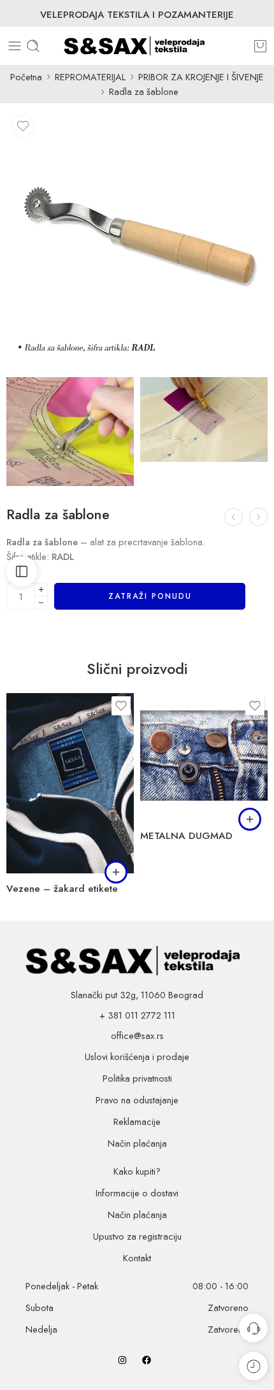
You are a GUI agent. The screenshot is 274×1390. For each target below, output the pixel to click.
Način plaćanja (137, 1143)
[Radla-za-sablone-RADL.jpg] (137, 240)
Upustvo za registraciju (137, 1236)
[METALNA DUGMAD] (204, 756)
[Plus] (41, 589)
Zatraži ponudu (150, 596)
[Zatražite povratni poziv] (253, 1328)
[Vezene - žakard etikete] (70, 783)
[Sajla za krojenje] (258, 517)
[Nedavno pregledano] (253, 1366)
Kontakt (137, 1258)
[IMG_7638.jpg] (204, 419)
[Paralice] (233, 517)
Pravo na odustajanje (137, 1100)
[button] (116, 872)
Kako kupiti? (137, 1171)
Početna (26, 76)
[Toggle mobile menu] (14, 46)
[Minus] (41, 603)
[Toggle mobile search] (33, 46)
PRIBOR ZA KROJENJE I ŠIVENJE (201, 76)
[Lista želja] (23, 126)
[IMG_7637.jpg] (70, 431)
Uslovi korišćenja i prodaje (137, 1056)
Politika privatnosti (137, 1078)
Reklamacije (137, 1121)
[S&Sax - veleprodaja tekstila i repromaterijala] (137, 45)
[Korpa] (260, 46)
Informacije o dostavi (137, 1193)
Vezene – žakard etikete (62, 889)
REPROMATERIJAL (90, 76)
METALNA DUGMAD (186, 836)
